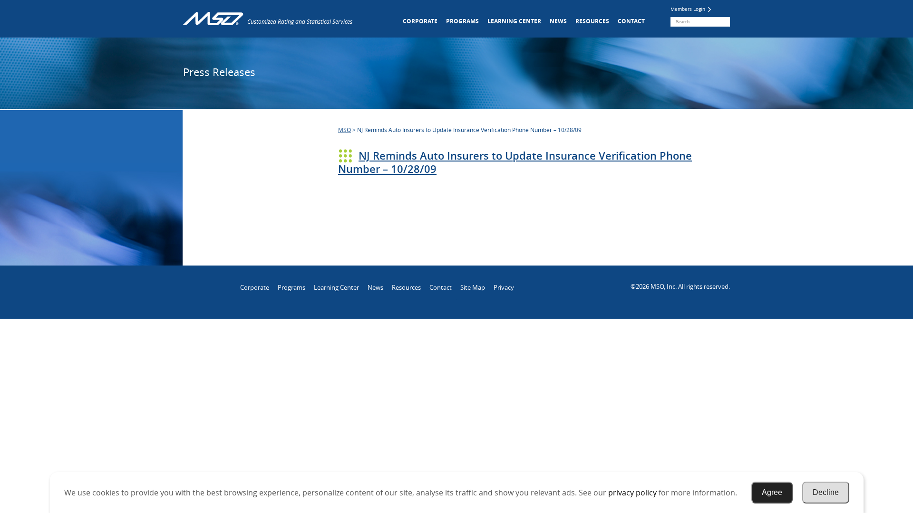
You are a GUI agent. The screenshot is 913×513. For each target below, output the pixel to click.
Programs (462, 21)
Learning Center (514, 21)
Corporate (420, 21)
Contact (631, 21)
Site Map (472, 287)
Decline (826, 492)
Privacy (504, 287)
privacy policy (632, 492)
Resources (592, 21)
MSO (344, 129)
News (558, 21)
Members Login (688, 9)
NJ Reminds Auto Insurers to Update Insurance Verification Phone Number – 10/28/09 (515, 162)
